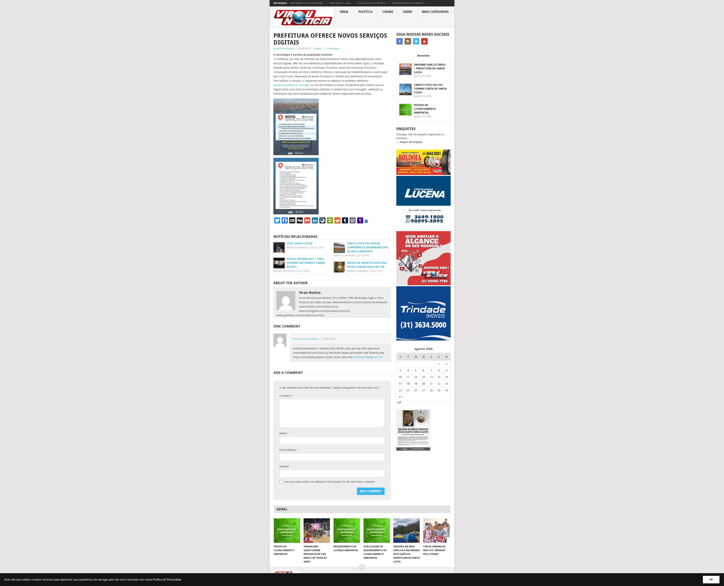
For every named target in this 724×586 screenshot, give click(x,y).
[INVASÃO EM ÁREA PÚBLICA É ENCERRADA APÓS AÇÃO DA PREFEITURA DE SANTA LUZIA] (406, 530)
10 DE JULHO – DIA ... (340, 3)
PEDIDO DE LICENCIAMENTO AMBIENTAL (425, 109)
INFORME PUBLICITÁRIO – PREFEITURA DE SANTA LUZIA (430, 68)
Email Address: (288, 450)
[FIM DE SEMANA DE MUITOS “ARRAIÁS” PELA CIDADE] (436, 530)
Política (365, 12)
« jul (398, 402)
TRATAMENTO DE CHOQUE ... (307, 3)
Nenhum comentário (297, 247)
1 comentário (332, 48)
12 (415, 377)
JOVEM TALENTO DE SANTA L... (409, 3)
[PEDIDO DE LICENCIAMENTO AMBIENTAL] (287, 530)
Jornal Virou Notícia (283, 48)
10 (400, 377)
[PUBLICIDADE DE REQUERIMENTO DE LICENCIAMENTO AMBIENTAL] (377, 530)
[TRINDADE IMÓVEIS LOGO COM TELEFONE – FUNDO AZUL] (423, 339)
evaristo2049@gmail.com (367, 357)
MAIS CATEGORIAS (435, 12)
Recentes (423, 55)
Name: (283, 433)
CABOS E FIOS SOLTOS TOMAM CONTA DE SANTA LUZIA (430, 88)
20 (423, 383)
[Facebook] (399, 41)
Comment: (286, 395)
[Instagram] (408, 41)
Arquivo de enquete (411, 141)
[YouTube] (424, 41)
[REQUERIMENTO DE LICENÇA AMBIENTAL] (347, 530)
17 (400, 383)
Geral (344, 12)
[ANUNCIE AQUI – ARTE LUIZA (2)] (423, 284)
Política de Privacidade (167, 579)
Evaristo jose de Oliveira (306, 338)
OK (711, 579)
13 (423, 377)
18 (408, 383)
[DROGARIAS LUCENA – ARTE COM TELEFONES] (423, 229)
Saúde (407, 12)
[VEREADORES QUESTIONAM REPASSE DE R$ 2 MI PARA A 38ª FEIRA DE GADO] (317, 530)
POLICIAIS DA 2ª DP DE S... (372, 3)
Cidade (387, 12)
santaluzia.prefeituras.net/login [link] (291, 85)
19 (415, 383)
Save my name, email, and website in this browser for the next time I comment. (329, 481)
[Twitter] (416, 41)
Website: (284, 466)
